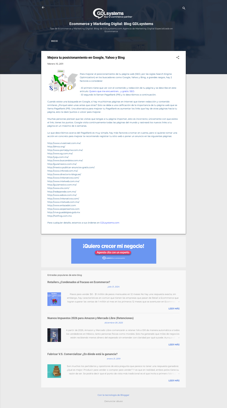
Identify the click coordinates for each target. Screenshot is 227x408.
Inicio (54, 41)
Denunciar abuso (113, 401)
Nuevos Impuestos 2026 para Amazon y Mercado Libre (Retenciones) (90, 318)
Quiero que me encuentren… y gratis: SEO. (112, 91)
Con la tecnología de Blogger (113, 395)
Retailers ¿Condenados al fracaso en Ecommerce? (78, 282)
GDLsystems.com (109, 222)
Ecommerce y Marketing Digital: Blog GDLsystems (111, 24)
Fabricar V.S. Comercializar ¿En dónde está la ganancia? (82, 354)
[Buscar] (184, 8)
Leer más (174, 308)
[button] (178, 58)
